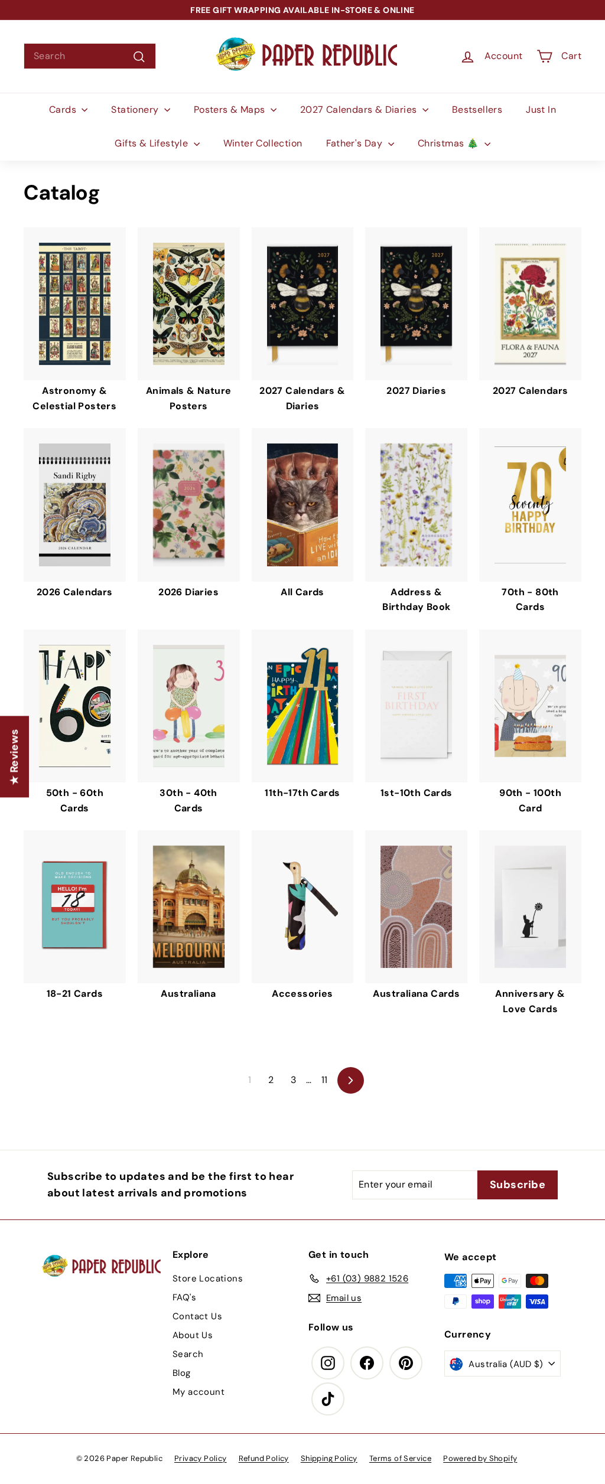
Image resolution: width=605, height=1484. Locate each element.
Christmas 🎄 (450, 143)
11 (324, 1080)
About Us (193, 1335)
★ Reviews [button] (14, 756)
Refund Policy (264, 1458)
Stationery (136, 109)
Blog (182, 1373)
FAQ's (184, 1297)
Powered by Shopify (480, 1458)
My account (199, 1392)
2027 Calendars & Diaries (359, 109)
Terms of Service (400, 1458)
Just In (541, 109)
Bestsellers (477, 109)
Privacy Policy (200, 1458)
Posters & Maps (231, 109)
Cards (64, 109)
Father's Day (355, 143)
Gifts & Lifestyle (152, 143)
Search (188, 1354)
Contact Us (197, 1316)
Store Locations (208, 1278)
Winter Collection (262, 143)
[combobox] (90, 56)
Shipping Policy (329, 1458)
